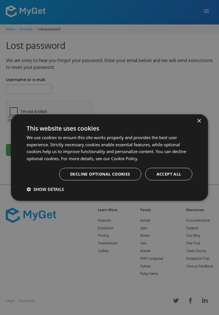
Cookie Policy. (125, 158)
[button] (45, 189)
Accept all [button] (169, 174)
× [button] (199, 121)
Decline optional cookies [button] (100, 174)
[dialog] (109, 157)
